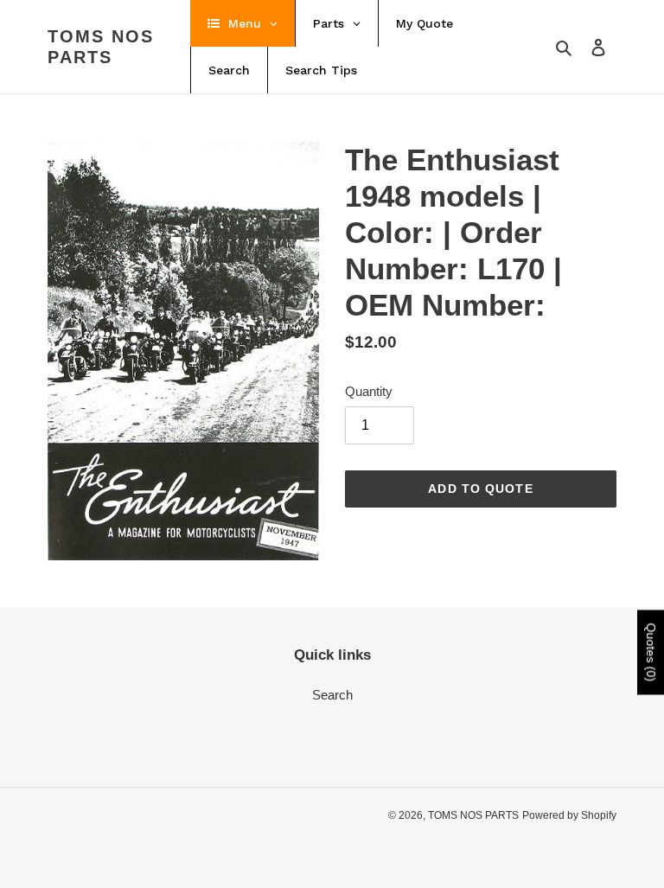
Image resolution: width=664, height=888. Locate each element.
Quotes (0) (651, 652)
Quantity (369, 391)
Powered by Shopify (569, 815)
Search (332, 694)
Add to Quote (480, 488)
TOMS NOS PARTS (101, 47)
